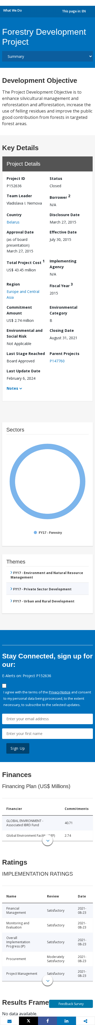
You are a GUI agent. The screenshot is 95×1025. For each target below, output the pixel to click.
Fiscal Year (61, 285)
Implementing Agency (63, 263)
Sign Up (18, 748)
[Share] (47, 1021)
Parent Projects (64, 353)
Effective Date (63, 232)
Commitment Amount (19, 310)
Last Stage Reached (26, 353)
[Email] (9, 1021)
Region (13, 284)
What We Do (12, 10)
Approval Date (20, 232)
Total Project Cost (26, 261)
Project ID (16, 178)
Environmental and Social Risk (24, 333)
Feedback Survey (71, 1004)
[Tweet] (28, 1021)
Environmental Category (63, 310)
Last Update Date (23, 370)
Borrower (60, 196)
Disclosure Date (65, 214)
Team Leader (19, 195)
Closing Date (62, 330)
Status (56, 178)
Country (14, 214)
